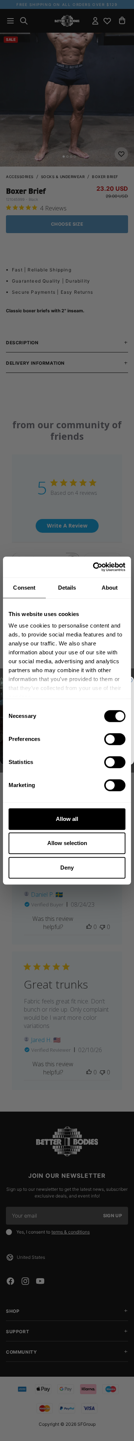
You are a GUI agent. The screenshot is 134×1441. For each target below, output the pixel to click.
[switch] (114, 739)
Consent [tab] (24, 587)
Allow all (67, 819)
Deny (67, 867)
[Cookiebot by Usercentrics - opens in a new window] (94, 567)
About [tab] (110, 587)
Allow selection (67, 843)
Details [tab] (67, 587)
